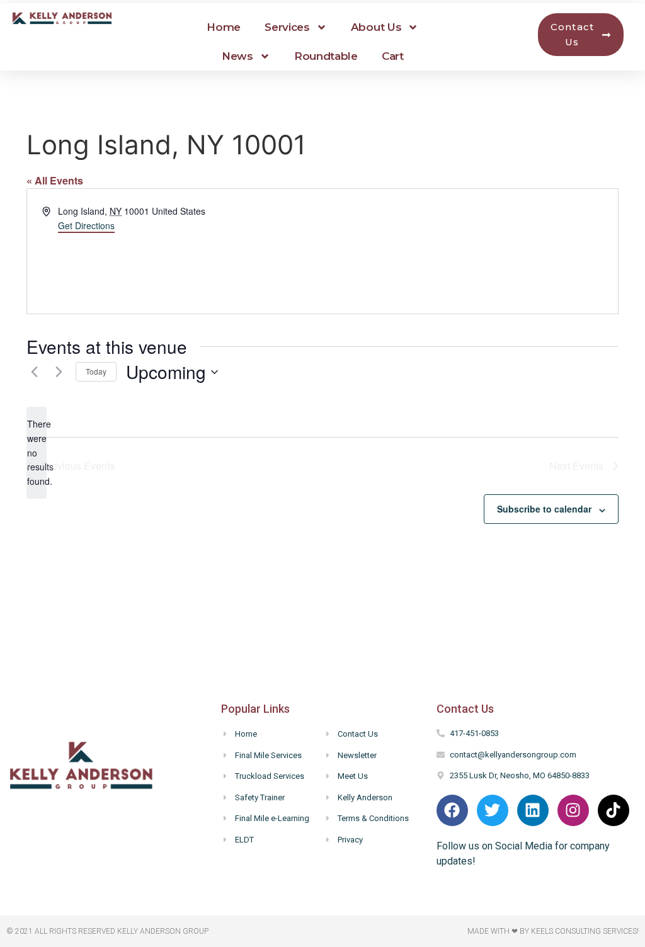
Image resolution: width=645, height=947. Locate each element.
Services (287, 27)
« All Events (54, 180)
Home (224, 27)
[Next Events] (58, 372)
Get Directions (86, 225)
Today (96, 371)
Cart (393, 56)
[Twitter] (492, 810)
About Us (376, 27)
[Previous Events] (34, 372)
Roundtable (326, 56)
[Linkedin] (533, 810)
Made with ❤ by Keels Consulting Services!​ (553, 931)
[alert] (36, 452)
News (237, 56)
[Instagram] (573, 810)
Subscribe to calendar (544, 508)
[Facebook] (452, 810)
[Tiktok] (613, 810)
